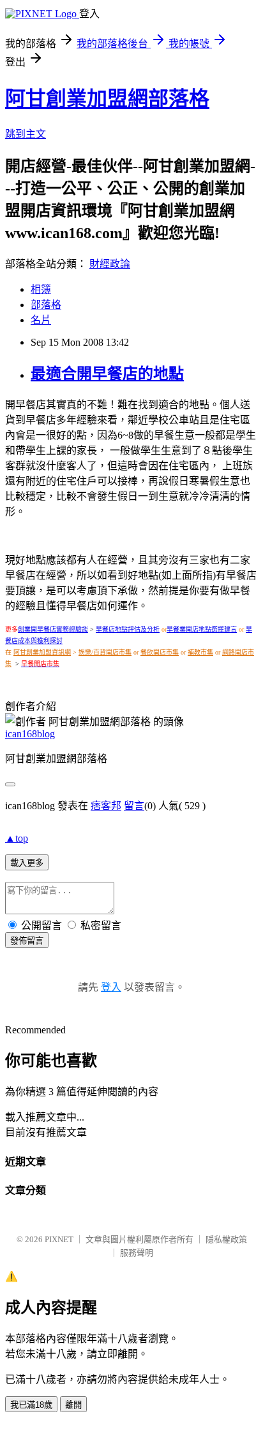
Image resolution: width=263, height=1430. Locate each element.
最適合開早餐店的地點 (107, 373)
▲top (16, 838)
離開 (73, 1405)
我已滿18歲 (31, 1405)
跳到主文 (25, 134)
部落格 (46, 304)
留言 (134, 805)
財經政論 (109, 263)
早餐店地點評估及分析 (128, 629)
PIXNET (59, 1239)
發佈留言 (26, 940)
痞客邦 (106, 805)
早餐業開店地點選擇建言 (202, 629)
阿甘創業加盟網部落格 (107, 98)
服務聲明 (136, 1252)
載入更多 (26, 863)
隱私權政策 (226, 1239)
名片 (41, 320)
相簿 (41, 289)
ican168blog (30, 733)
